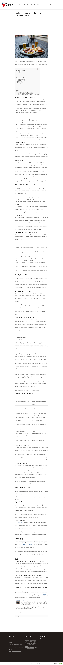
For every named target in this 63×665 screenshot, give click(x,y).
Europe (28, 641)
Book (41, 4)
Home (20, 4)
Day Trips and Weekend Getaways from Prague (15, 651)
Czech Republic (30, 640)
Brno (26, 638)
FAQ (16, 91)
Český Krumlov (30, 648)
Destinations (46, 4)
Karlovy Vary (34, 641)
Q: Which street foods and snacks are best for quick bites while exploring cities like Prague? (28, 94)
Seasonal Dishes (19, 72)
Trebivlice (28, 647)
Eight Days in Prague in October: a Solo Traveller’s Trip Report (32, 496)
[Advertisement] (31, 28)
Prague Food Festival (19, 522)
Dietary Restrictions (19, 81)
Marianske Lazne (27, 643)
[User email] (19, 616)
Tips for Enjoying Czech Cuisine (20, 73)
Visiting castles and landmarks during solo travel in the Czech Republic (15, 645)
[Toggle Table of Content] (38, 69)
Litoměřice (33, 642)
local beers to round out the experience (28, 544)
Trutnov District (32, 647)
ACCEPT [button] (60, 663)
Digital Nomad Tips (30, 4)
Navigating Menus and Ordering (21, 79)
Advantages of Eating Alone (20, 84)
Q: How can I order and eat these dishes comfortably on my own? (25, 93)
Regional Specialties (19, 71)
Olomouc (30, 644)
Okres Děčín (35, 643)
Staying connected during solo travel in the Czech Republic (16, 648)
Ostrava (33, 644)
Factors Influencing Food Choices (20, 80)
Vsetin (36, 647)
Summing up (17, 90)
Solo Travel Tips (36, 4)
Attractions (56, 4)
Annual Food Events (19, 89)
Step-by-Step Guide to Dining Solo (20, 77)
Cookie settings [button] (56, 663)
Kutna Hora (26, 642)
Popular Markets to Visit (20, 88)
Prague (28, 646)
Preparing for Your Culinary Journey (21, 78)
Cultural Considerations (20, 82)
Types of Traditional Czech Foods (20, 70)
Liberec (30, 642)
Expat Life (24, 4)
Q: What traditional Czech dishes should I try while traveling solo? (25, 92)
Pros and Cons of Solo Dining (20, 83)
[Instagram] (18, 616)
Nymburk (31, 643)
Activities (51, 4)
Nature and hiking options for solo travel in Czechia (15, 642)
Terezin (26, 647)
